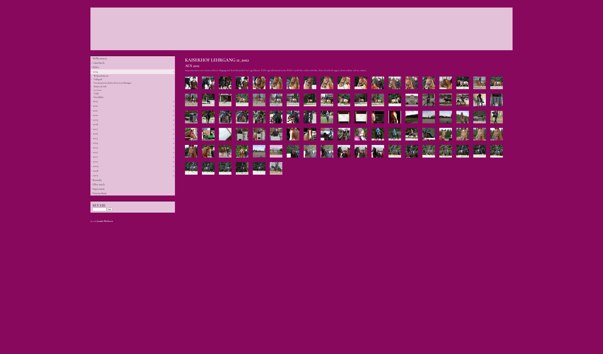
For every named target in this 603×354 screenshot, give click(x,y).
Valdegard (98, 79)
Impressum (99, 188)
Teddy (96, 93)
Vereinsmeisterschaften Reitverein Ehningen (112, 83)
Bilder (96, 67)
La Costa (97, 90)
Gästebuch (99, 62)
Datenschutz (100, 193)
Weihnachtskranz (101, 76)
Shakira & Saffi (100, 86)
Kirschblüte (99, 97)
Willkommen (100, 58)
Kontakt (97, 180)
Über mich (99, 184)
